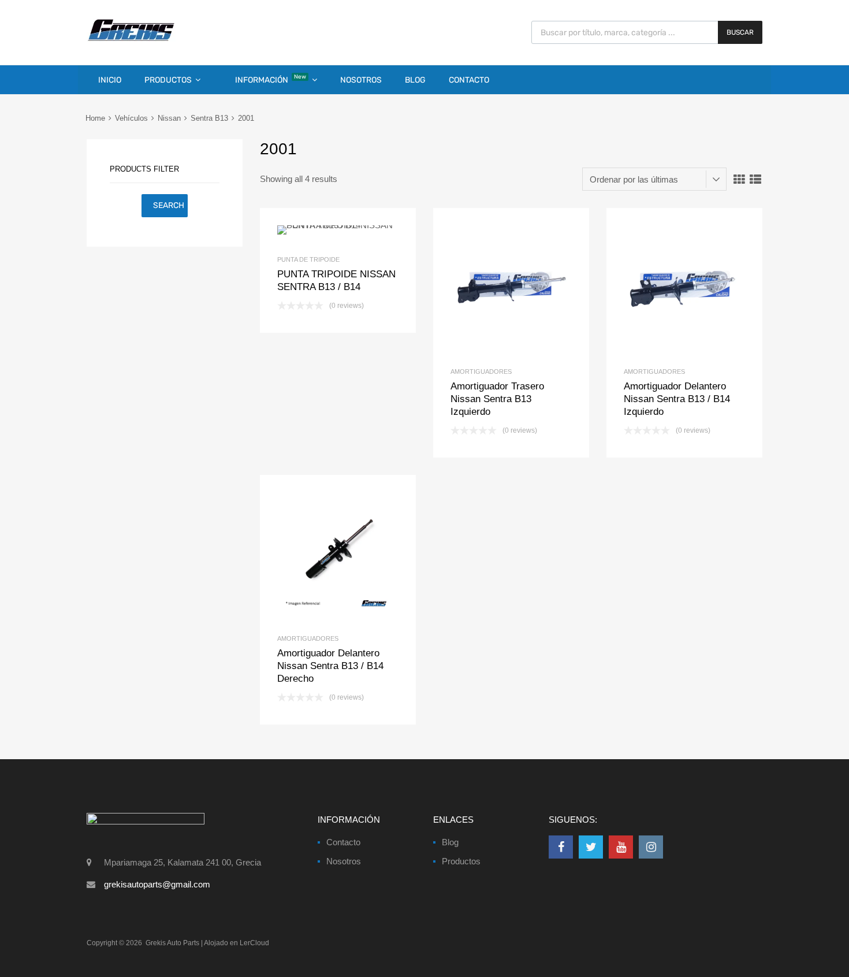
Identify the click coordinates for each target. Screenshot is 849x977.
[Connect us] (561, 847)
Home (95, 118)
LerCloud (254, 943)
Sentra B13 (209, 118)
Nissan (169, 118)
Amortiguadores (481, 371)
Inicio (109, 80)
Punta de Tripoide (308, 259)
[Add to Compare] (338, 230)
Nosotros (361, 80)
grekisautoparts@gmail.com (157, 884)
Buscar (740, 32)
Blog (415, 80)
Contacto (469, 80)
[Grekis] (131, 39)
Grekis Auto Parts (172, 943)
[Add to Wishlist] (318, 230)
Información (270, 79)
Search (168, 205)
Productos (168, 80)
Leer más (357, 230)
